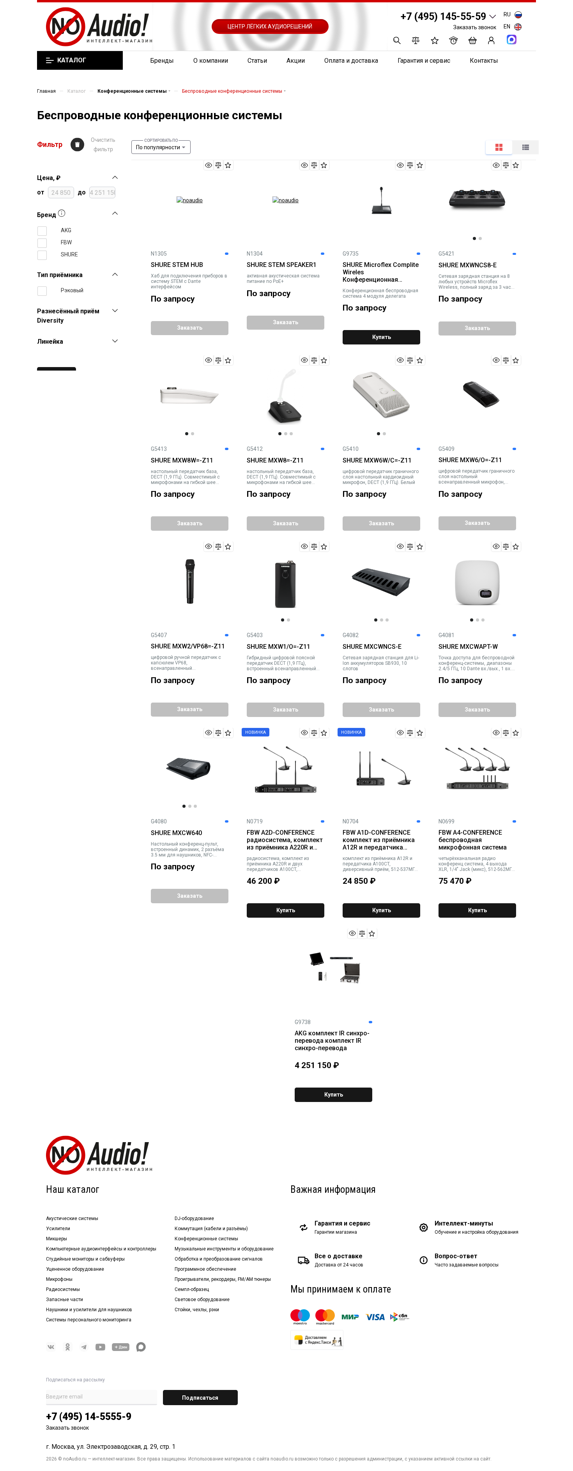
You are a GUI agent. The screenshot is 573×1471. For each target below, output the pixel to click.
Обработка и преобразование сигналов (219, 1259)
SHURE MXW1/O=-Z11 (278, 646)
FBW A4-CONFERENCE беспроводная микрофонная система (473, 840)
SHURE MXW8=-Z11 (275, 460)
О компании (210, 60)
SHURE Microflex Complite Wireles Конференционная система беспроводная (381, 272)
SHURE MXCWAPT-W (468, 646)
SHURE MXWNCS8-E (468, 265)
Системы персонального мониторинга (88, 1320)
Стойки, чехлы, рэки (197, 1309)
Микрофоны (59, 1279)
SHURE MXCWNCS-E (372, 646)
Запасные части (64, 1299)
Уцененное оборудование (75, 1269)
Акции (295, 60)
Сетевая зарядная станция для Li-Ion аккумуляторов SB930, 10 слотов (381, 663)
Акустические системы (72, 1218)
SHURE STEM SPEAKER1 (282, 264)
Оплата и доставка (351, 60)
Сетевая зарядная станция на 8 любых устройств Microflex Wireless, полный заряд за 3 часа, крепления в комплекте (477, 282)
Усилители (58, 1228)
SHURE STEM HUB (177, 264)
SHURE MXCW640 (176, 833)
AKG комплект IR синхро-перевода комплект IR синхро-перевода (332, 1041)
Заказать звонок (474, 27)
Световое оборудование (202, 1299)
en (507, 26)
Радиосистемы (63, 1289)
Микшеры (56, 1238)
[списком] (525, 147)
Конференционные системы (206, 1238)
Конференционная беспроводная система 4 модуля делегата (380, 293)
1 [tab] (474, 238)
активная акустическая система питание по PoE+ (283, 278)
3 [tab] (291, 433)
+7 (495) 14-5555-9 (88, 1416)
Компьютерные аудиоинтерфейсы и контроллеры (101, 1249)
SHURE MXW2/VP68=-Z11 (188, 646)
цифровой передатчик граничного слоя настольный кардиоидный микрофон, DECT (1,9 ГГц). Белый (381, 477)
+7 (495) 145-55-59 (443, 16)
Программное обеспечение (205, 1269)
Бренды (162, 60)
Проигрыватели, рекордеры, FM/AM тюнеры (223, 1279)
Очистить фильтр (103, 144)
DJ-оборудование (194, 1218)
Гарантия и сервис (424, 60)
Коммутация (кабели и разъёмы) (211, 1228)
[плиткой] (499, 147)
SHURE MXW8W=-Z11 (182, 460)
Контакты (484, 60)
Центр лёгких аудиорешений (270, 26)
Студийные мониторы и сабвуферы (85, 1259)
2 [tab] (480, 238)
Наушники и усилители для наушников (89, 1309)
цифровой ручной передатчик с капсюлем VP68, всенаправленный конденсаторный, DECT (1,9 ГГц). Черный (187, 663)
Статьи (257, 60)
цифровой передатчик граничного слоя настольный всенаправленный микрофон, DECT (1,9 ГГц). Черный (477, 476)
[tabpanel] (477, 200)
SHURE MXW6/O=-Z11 (470, 460)
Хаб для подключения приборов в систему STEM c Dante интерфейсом (189, 281)
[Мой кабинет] (491, 40)
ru (507, 14)
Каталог (71, 60)
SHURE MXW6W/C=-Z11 (377, 460)
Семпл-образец (192, 1289)
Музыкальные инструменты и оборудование (224, 1249)
